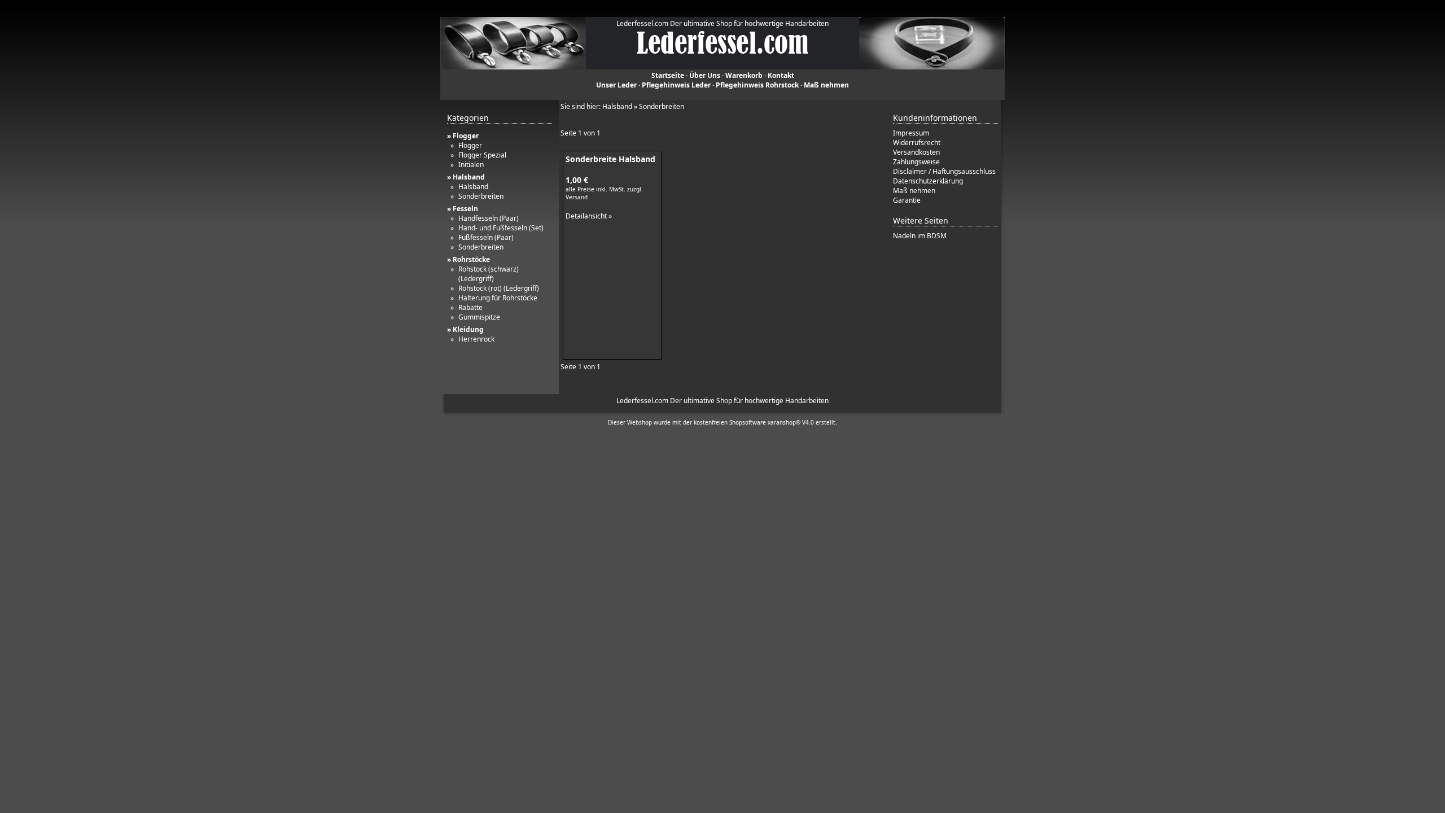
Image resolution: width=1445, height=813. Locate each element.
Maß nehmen (826, 85)
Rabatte (470, 307)
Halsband (473, 186)
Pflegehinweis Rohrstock (757, 85)
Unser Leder (616, 85)
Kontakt (781, 75)
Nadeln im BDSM (920, 236)
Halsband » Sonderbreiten (643, 106)
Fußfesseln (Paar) (486, 237)
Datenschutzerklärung (928, 181)
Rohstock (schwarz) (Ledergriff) (488, 273)
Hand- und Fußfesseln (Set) (501, 228)
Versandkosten (916, 152)
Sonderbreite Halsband (610, 159)
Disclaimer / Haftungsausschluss (944, 171)
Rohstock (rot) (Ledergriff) (498, 288)
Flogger (470, 145)
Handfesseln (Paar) (488, 218)
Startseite (667, 75)
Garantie (907, 200)
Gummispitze (479, 317)
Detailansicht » (589, 216)
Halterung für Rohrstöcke (497, 298)
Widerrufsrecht (916, 142)
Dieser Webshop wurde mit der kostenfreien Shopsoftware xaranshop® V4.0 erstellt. (722, 422)
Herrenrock (476, 339)
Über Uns (704, 75)
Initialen (471, 164)
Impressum (911, 133)
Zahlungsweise (916, 162)
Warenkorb (744, 75)
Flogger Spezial (482, 155)
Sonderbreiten (480, 196)
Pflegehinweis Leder (676, 85)
